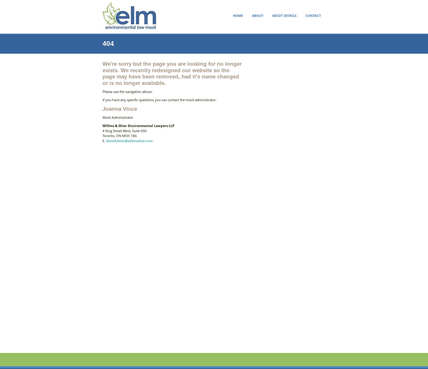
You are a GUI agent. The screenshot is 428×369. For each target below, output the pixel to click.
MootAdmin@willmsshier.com (129, 141)
